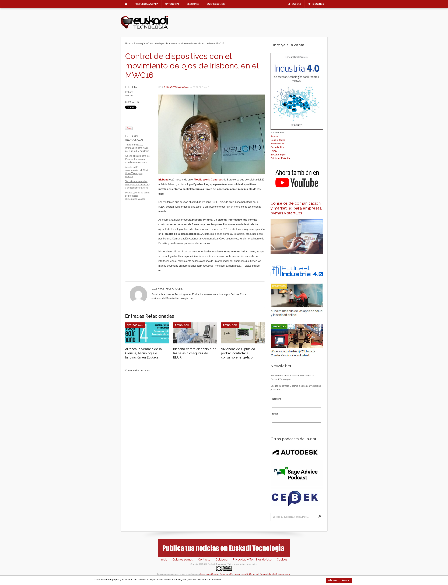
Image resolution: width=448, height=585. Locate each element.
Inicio (164, 559)
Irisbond (129, 92)
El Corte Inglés (278, 154)
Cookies (282, 559)
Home (128, 43)
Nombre (276, 398)
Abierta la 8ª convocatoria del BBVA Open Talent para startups (137, 172)
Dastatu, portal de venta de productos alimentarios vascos (137, 195)
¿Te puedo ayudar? (146, 4)
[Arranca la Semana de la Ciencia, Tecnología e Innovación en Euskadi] (147, 342)
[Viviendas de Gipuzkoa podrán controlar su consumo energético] (243, 342)
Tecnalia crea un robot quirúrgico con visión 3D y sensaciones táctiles (137, 184)
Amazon (275, 136)
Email (275, 413)
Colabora (221, 559)
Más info (332, 580)
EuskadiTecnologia (176, 87)
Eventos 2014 (135, 325)
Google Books (278, 140)
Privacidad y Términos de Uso (252, 559)
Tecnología (139, 43)
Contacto (204, 559)
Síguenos (318, 4)
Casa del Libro (278, 147)
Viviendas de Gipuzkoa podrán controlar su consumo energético (238, 353)
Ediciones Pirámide (280, 158)
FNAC (274, 151)
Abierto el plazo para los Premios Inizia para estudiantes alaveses (137, 159)
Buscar (296, 4)
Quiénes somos (215, 4)
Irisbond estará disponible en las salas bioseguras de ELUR (194, 353)
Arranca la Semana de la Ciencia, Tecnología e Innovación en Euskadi (143, 353)
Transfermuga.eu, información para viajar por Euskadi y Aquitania (137, 147)
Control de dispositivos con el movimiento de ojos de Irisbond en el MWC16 (192, 66)
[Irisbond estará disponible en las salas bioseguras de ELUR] (195, 342)
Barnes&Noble (278, 143)
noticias (129, 95)
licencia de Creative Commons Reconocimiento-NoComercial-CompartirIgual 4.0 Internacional (245, 574)
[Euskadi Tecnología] (144, 28)
